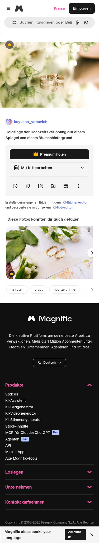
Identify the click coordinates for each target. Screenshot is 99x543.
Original (33, 45)
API (8, 445)
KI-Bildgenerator (75, 202)
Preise (59, 8)
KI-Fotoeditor (63, 207)
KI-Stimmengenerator (23, 419)
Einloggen (82, 8)
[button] (49, 363)
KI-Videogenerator (20, 413)
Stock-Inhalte (16, 426)
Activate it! (74, 534)
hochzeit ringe (64, 289)
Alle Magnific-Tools (21, 458)
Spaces (11, 394)
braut (39, 289)
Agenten (16, 439)
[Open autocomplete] (11, 22)
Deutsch (49, 363)
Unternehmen (18, 487)
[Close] (92, 535)
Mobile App (14, 451)
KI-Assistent (15, 400)
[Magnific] (49, 320)
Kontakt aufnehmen (24, 502)
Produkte (14, 385)
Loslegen (14, 472)
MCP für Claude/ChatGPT (31, 432)
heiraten (17, 289)
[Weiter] (92, 252)
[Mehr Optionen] (78, 186)
